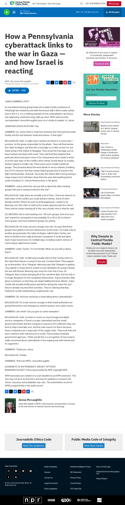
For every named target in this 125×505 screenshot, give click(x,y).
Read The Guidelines (33, 445)
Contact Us (48, 478)
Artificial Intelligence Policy (80, 467)
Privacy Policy (75, 478)
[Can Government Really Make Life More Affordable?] (91, 193)
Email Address (92, 95)
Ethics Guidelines (50, 489)
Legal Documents (51, 483)
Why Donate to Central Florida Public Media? (102, 240)
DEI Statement (76, 472)
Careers (47, 472)
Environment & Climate (110, 122)
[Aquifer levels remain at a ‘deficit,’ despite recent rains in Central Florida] (91, 126)
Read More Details (93, 445)
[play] (7, 12)
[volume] (14, 12)
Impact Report (101, 479)
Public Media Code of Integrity (94, 439)
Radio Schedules (50, 467)
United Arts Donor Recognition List (108, 473)
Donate (115, 3)
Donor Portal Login (103, 467)
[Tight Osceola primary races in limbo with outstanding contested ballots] (91, 172)
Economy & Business (109, 189)
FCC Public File (75, 489)
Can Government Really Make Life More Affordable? (110, 195)
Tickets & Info (102, 63)
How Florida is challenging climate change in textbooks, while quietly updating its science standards (110, 152)
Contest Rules (75, 483)
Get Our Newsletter (95, 4)
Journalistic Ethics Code (33, 439)
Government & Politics (110, 168)
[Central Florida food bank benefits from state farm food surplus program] (91, 212)
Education (105, 143)
